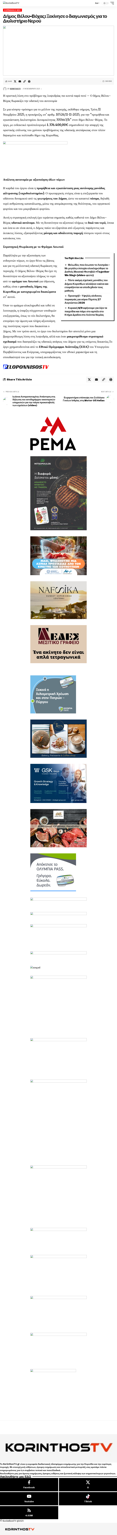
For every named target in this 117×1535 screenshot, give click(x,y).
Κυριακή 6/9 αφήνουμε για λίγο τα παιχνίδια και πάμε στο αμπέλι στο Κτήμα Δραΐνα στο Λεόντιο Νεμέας (86, 311)
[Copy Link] (24, 81)
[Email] (20, 81)
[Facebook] (29, 1484)
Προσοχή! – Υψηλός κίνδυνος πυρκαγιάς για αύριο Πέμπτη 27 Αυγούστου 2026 (83, 299)
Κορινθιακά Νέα (12, 10)
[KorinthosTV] (11, 3)
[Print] (29, 81)
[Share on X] (15, 81)
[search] (91, 3)
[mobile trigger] (111, 3)
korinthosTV (15, 88)
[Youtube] (29, 1498)
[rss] (29, 1512)
